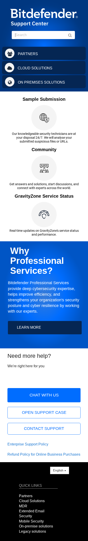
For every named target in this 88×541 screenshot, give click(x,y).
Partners (25, 496)
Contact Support (44, 428)
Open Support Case (44, 412)
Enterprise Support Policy (27, 444)
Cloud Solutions (32, 501)
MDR (23, 506)
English (58, 470)
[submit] (72, 35)
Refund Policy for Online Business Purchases (43, 454)
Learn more (29, 327)
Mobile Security (31, 521)
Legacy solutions (32, 531)
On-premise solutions (36, 526)
